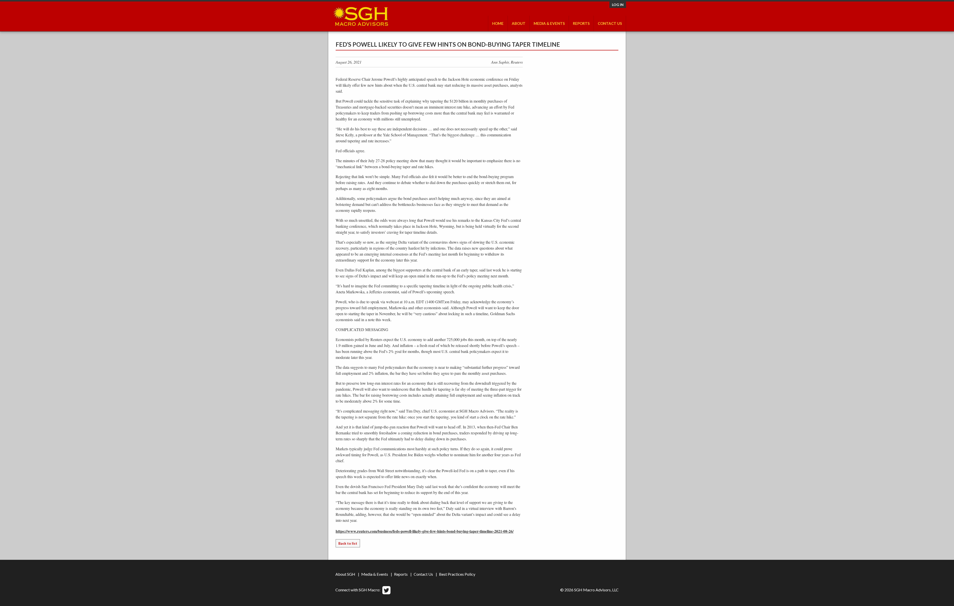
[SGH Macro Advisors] (361, 15)
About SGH (345, 574)
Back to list (347, 543)
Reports (401, 574)
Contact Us (610, 23)
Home (498, 23)
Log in (618, 4)
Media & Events (549, 23)
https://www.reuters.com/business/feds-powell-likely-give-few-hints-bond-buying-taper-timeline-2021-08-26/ (425, 531)
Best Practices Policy (457, 574)
